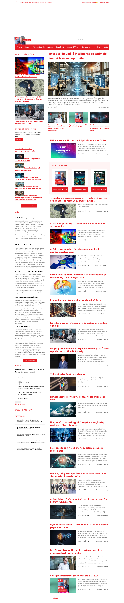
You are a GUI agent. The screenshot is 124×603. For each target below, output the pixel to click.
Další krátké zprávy (30, 360)
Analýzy (19, 47)
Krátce (18, 212)
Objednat (19, 140)
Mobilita (105, 47)
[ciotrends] (17, 2)
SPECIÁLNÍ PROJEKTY (23, 410)
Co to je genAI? (23, 398)
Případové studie (39, 47)
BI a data (97, 47)
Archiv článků (54, 598)
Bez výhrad (21, 378)
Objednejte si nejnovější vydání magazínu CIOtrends (36, 2)
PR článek (81, 154)
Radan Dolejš (52, 107)
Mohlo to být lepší (24, 382)
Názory (27, 47)
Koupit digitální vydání (60, 189)
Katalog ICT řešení (73, 47)
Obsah (84, 2)
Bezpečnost (60, 47)
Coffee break (86, 47)
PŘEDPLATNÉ (91, 2)
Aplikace (50, 47)
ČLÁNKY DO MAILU (103, 2)
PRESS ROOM (20, 416)
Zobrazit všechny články (28, 206)
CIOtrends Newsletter (25, 129)
